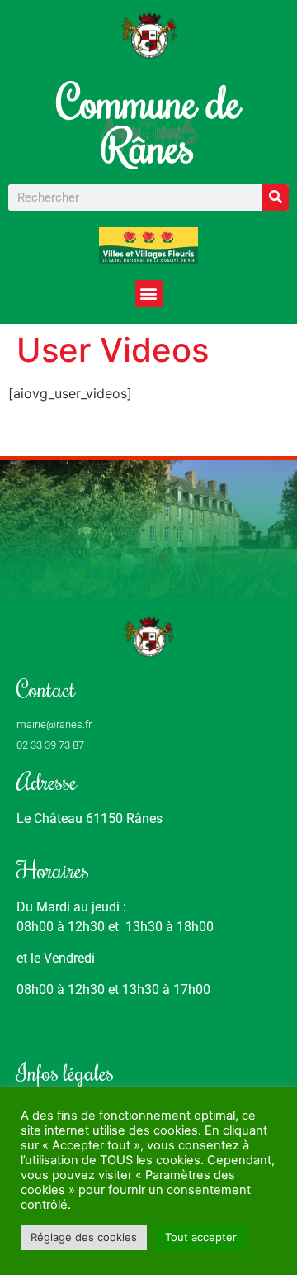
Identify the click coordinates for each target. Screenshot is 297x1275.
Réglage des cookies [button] (84, 1237)
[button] (149, 293)
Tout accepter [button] (201, 1237)
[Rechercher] (275, 197)
